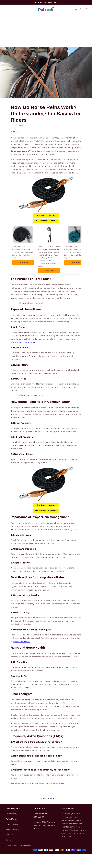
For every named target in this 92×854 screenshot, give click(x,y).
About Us (9, 835)
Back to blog (47, 798)
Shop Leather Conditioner (46, 221)
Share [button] (15, 132)
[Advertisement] (46, 29)
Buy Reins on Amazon (46, 215)
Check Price (23, 262)
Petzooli (14, 845)
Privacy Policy (11, 814)
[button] (5, 8)
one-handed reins (21, 641)
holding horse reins (27, 342)
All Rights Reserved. (24, 845)
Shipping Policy (12, 824)
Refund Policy (11, 819)
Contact (9, 840)
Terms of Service (12, 829)
